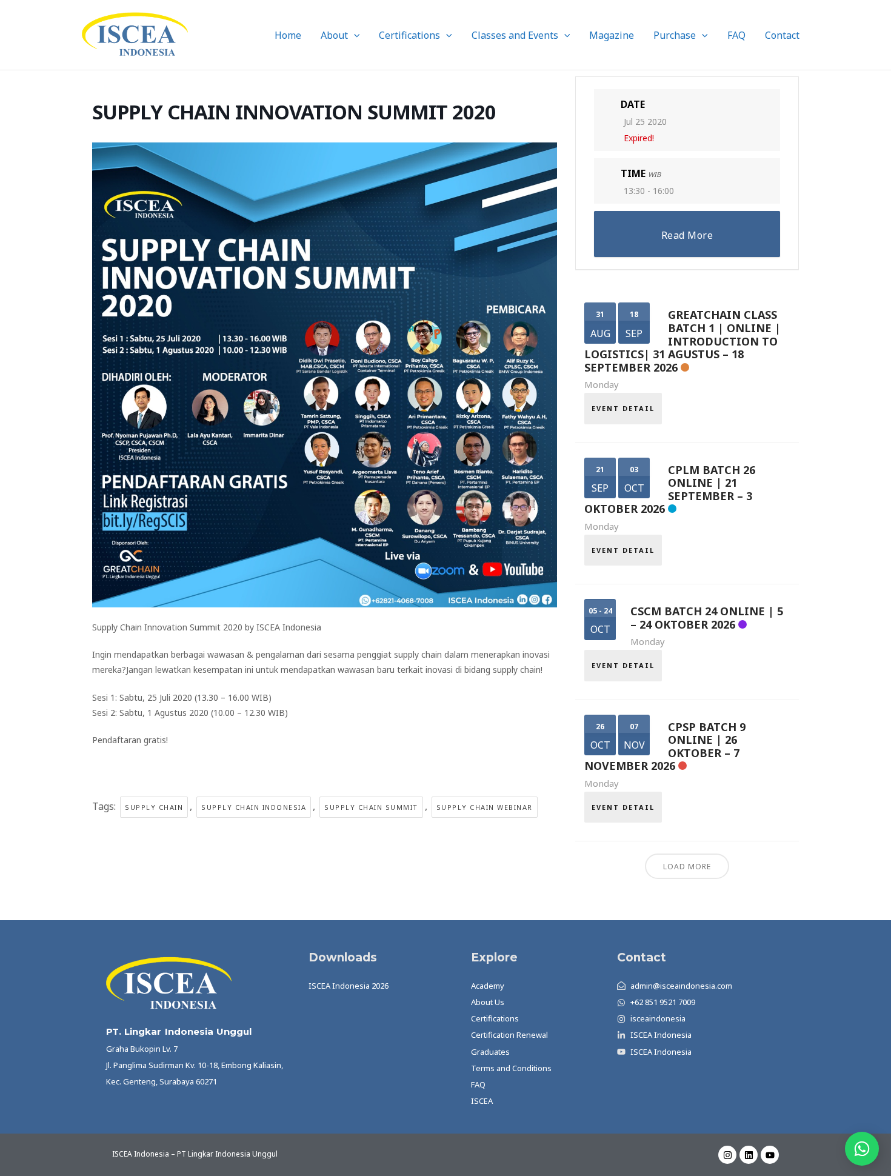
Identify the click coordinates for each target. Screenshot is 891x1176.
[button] (354, 35)
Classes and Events (515, 35)
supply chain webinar (484, 807)
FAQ (736, 35)
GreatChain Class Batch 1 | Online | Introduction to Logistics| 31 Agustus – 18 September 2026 (682, 340)
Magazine (611, 35)
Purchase (674, 35)
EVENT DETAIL (623, 408)
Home (288, 35)
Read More (687, 235)
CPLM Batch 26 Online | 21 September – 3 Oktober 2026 (669, 489)
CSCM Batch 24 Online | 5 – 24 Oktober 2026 (706, 618)
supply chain (154, 807)
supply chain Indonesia (253, 807)
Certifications (409, 35)
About (334, 35)
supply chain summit (371, 807)
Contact (782, 35)
